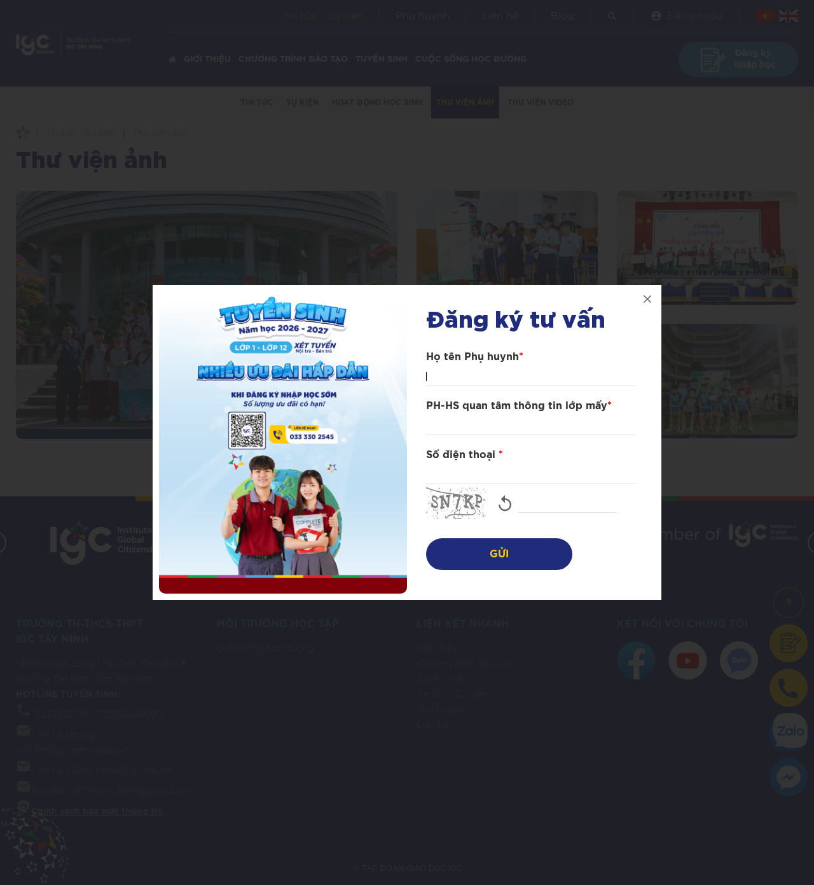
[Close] (647, 299)
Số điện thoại (464, 455)
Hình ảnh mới (505, 503)
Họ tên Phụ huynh (474, 357)
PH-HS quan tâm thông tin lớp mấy (519, 406)
